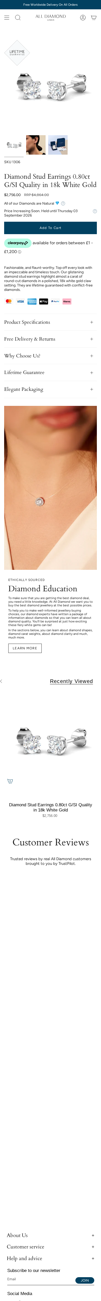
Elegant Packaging (23, 389)
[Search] (17, 18)
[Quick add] (10, 781)
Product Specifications (27, 322)
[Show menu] (7, 18)
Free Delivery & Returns (29, 339)
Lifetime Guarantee (24, 372)
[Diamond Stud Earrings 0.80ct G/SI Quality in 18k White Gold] (50, 740)
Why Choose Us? (22, 356)
